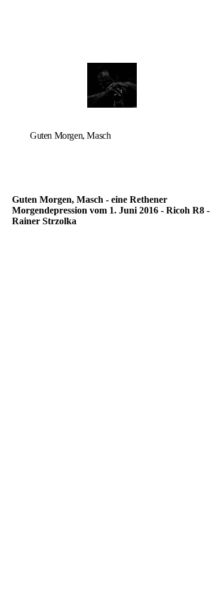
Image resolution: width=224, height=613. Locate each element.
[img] (112, 85)
